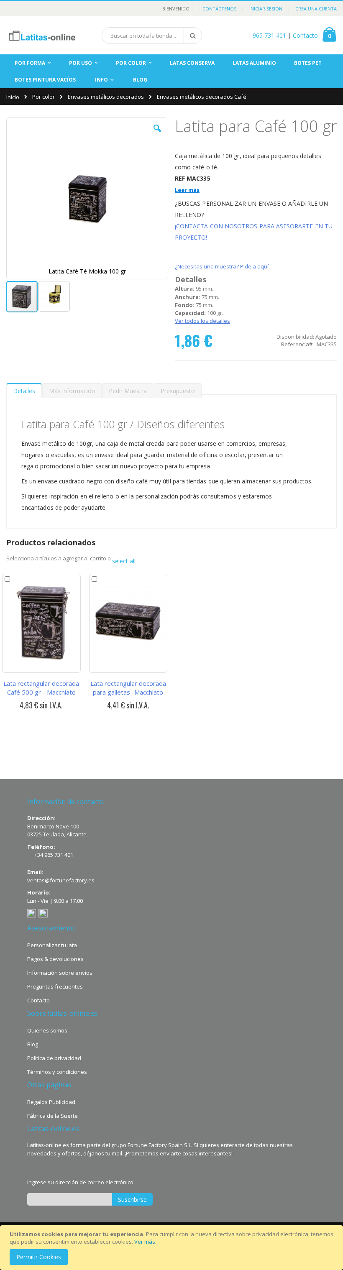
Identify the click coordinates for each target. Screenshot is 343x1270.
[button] (157, 134)
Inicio (12, 97)
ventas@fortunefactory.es (61, 880)
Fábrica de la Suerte (52, 1115)
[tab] (24, 389)
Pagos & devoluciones (55, 959)
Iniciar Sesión (265, 8)
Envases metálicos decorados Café (201, 97)
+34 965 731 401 (53, 855)
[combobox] (152, 35)
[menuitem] (140, 80)
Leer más (187, 190)
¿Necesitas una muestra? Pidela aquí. (222, 266)
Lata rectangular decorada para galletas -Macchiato (128, 687)
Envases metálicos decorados (106, 97)
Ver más (144, 1241)
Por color (43, 97)
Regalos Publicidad (51, 1102)
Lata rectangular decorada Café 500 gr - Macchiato (41, 687)
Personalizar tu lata (52, 945)
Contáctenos (219, 8)
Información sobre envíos (59, 972)
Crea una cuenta (316, 8)
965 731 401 (269, 35)
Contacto (305, 35)
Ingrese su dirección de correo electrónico (80, 1182)
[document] (173, 1247)
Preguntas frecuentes (55, 986)
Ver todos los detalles (202, 321)
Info (101, 79)
